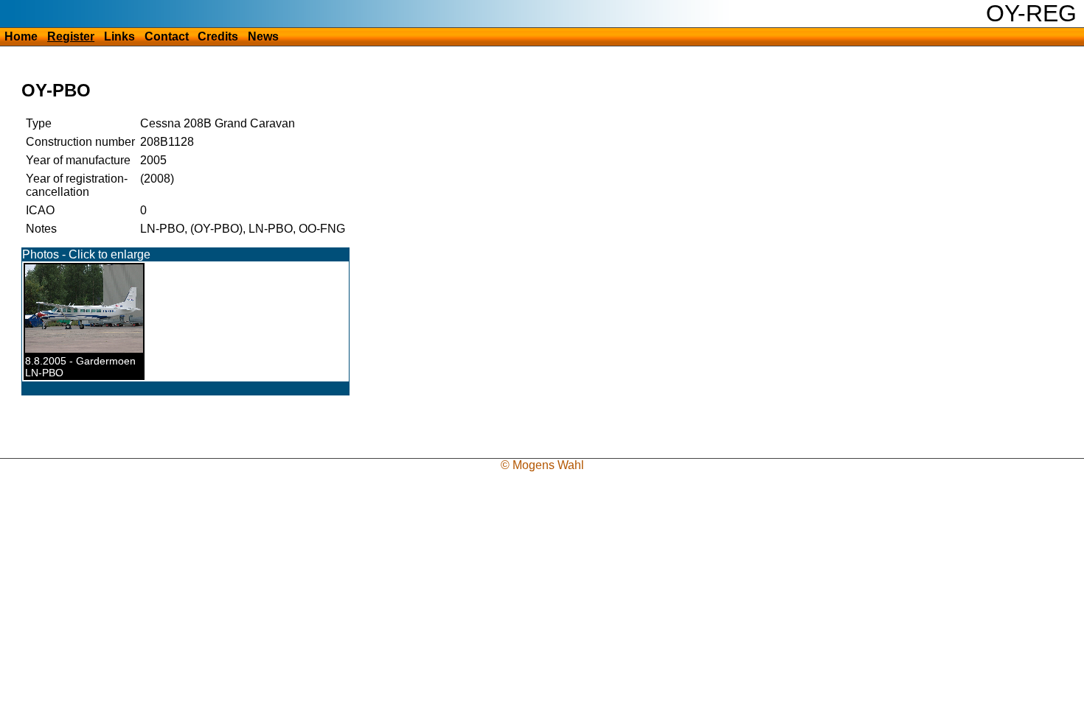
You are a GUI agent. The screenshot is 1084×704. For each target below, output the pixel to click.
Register (70, 36)
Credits (218, 36)
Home (21, 36)
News (263, 36)
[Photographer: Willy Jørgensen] (91, 349)
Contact (167, 36)
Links (119, 36)
